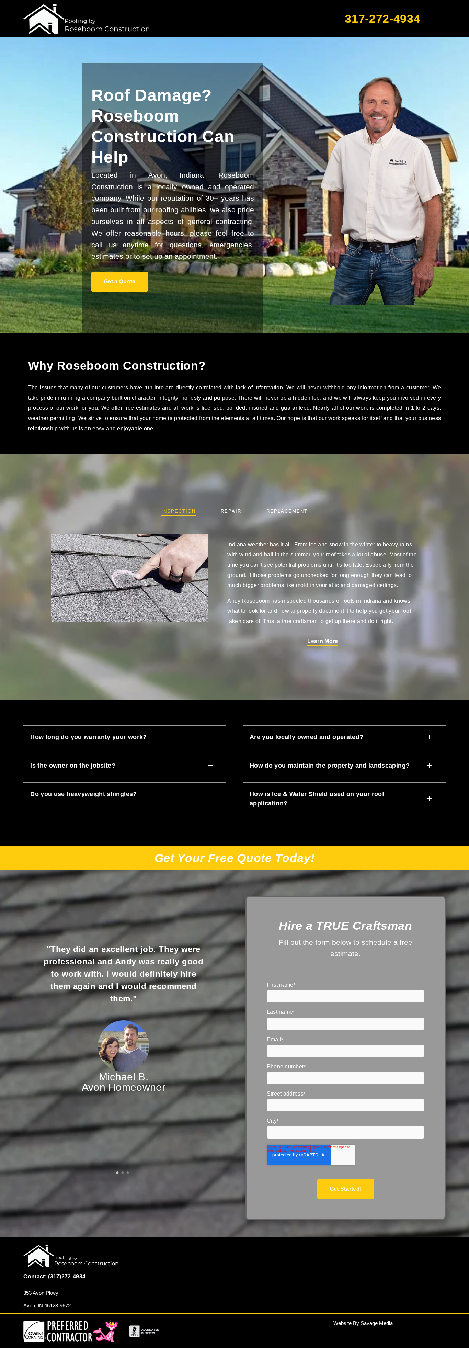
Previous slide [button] (27, 1047)
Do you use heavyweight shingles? (83, 794)
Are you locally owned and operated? (306, 737)
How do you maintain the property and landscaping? (330, 765)
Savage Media (377, 1323)
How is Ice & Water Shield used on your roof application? (317, 798)
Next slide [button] (219, 1047)
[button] (124, 737)
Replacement (287, 511)
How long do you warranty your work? (88, 737)
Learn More (322, 641)
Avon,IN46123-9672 (47, 1306)
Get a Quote (120, 281)
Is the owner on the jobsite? (72, 765)
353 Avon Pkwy (40, 1293)
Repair (231, 511)
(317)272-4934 (66, 1276)
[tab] (118, 1170)
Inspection (178, 511)
